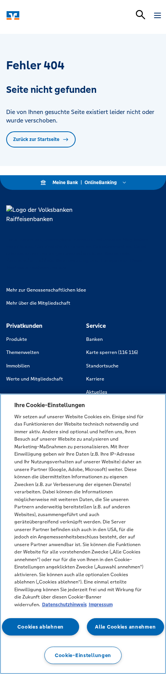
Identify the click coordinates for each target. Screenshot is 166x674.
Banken (94, 339)
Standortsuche (102, 366)
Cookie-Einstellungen (83, 655)
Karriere (95, 379)
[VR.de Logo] (39, 15)
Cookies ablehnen (40, 627)
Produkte (16, 339)
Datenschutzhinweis (64, 605)
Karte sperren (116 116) (112, 352)
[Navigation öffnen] (157, 15)
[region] (83, 534)
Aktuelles (96, 392)
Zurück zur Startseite (36, 139)
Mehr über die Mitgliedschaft (38, 303)
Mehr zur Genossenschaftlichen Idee (46, 290)
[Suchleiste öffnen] (140, 14)
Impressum (101, 605)
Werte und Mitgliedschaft (34, 379)
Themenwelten (22, 352)
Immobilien (18, 366)
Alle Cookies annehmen (125, 627)
